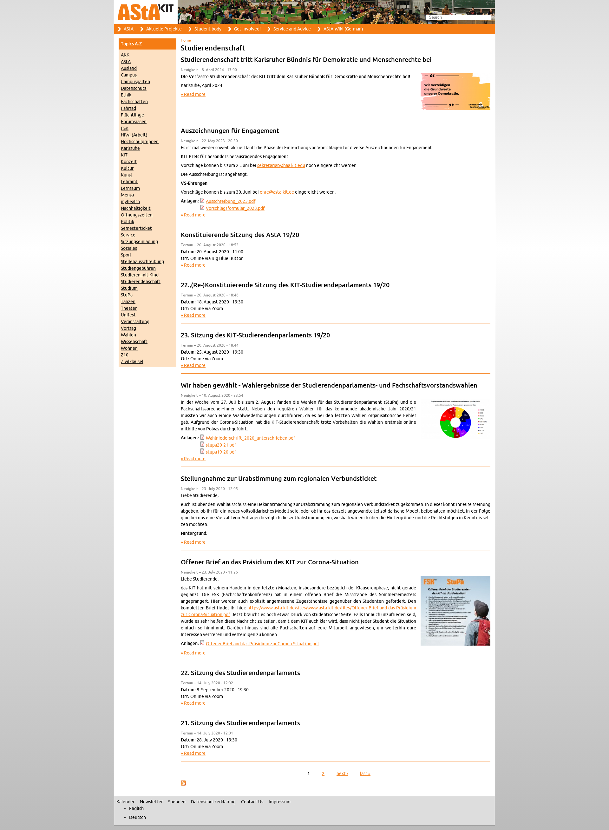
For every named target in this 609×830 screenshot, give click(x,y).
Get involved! (247, 29)
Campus (129, 75)
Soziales (129, 248)
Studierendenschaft (140, 281)
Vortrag (128, 328)
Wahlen (128, 335)
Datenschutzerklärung (213, 802)
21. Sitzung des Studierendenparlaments (240, 723)
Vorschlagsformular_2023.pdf (235, 208)
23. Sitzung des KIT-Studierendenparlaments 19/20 (255, 335)
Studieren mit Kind (140, 275)
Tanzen (128, 301)
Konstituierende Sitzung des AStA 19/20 (240, 235)
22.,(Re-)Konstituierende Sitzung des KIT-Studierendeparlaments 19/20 (285, 285)
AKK (125, 55)
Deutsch (137, 817)
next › (342, 773)
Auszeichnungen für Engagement (230, 131)
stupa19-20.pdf (221, 452)
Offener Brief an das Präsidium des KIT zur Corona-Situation (270, 562)
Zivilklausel (132, 361)
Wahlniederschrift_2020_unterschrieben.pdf (250, 438)
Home (186, 40)
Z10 (124, 355)
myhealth (130, 201)
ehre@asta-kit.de (277, 192)
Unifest (128, 315)
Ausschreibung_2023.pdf (230, 201)
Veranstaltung (135, 321)
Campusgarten (135, 81)
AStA (129, 29)
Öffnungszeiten (137, 215)
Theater (129, 308)
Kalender (125, 802)
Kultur (127, 168)
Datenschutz (134, 88)
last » (365, 773)
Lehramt (129, 181)
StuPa (127, 295)
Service (128, 235)
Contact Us (252, 802)
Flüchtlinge (132, 115)
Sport (126, 255)
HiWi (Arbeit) (134, 135)
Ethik (126, 95)
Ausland (129, 68)
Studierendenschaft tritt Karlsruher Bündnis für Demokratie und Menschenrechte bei (306, 60)
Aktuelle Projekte (164, 29)
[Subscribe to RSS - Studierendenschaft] (183, 784)
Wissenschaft (134, 341)
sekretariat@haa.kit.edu (281, 165)
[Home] (304, 12)
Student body (207, 29)
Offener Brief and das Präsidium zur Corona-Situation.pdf (262, 643)
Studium (129, 288)
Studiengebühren (138, 268)
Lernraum (130, 188)
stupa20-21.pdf (221, 445)
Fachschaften (134, 101)
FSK (124, 128)
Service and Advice (292, 29)
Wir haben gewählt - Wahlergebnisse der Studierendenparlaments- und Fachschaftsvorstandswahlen (329, 385)
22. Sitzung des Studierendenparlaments (240, 673)
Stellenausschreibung (142, 261)
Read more (195, 94)
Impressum (280, 802)
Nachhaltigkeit (136, 208)
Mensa (127, 195)
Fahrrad (128, 108)
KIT (124, 155)
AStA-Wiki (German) (343, 29)
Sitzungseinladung (139, 241)
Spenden (177, 802)
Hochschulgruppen (140, 141)
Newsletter (151, 802)
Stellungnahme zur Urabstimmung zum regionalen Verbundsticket (279, 479)
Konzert (129, 161)
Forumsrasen (134, 121)
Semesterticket (136, 228)
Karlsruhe (130, 148)
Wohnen (129, 348)
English (136, 808)
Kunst (127, 175)
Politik (127, 221)
